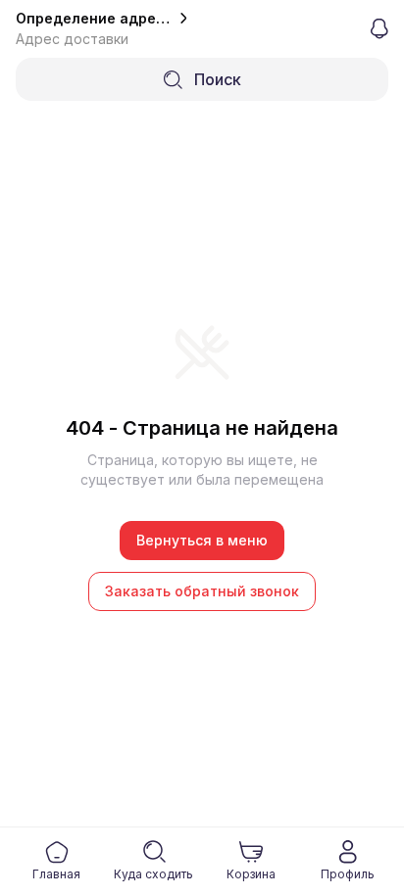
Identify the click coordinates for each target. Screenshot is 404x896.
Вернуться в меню (202, 540)
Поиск (217, 79)
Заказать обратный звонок (202, 591)
